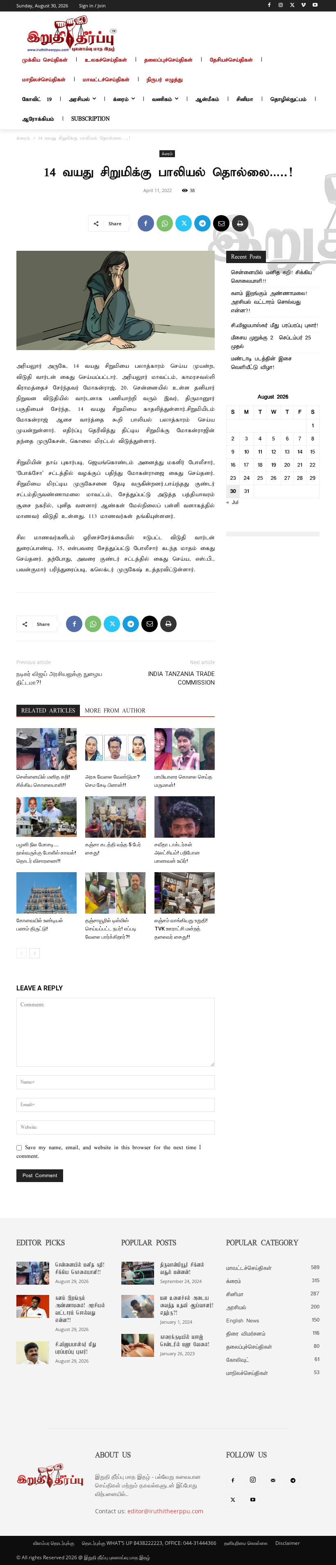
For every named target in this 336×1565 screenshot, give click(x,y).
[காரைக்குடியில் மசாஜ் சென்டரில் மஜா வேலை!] (137, 1345)
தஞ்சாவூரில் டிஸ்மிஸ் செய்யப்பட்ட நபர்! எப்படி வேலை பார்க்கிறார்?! (110, 928)
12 (273, 452)
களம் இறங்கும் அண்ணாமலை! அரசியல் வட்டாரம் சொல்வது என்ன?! (269, 302)
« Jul (232, 502)
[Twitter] (292, 6)
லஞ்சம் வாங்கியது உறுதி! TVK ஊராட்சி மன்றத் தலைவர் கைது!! (181, 928)
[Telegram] (202, 223)
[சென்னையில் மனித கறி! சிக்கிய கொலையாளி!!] (46, 749)
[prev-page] (21, 953)
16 (233, 465)
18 (260, 465)
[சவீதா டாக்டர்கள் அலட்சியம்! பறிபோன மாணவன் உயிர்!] (184, 817)
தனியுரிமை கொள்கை (246, 1543)
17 (246, 465)
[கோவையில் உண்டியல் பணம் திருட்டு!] (46, 893)
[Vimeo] (303, 6)
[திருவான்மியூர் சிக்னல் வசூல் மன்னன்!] (137, 1273)
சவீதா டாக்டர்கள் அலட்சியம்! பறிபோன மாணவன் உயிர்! (177, 852)
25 (260, 478)
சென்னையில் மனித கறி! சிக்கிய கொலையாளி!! (271, 277)
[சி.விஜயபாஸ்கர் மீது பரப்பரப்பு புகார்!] (32, 1352)
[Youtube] (315, 6)
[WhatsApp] (165, 223)
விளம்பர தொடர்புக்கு (53, 1543)
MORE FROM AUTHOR (115, 711)
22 (313, 465)
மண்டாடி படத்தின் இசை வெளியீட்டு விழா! (261, 363)
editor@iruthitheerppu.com (165, 1511)
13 (287, 452)
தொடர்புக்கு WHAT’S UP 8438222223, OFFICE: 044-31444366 (149, 1543)
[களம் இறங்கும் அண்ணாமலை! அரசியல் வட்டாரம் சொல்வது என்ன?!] (32, 1306)
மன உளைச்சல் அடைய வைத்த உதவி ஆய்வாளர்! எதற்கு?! (186, 1305)
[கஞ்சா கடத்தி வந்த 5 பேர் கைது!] (115, 817)
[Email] (221, 223)
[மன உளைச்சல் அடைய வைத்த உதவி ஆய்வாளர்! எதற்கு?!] (137, 1306)
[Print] (240, 223)
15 (312, 452)
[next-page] (35, 953)
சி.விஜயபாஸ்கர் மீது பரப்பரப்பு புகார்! (274, 325)
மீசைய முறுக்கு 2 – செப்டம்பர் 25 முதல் (271, 342)
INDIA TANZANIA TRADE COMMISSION (181, 678)
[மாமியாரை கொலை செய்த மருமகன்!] (184, 749)
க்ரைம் (23, 138)
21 (299, 465)
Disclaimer (287, 1543)
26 (274, 478)
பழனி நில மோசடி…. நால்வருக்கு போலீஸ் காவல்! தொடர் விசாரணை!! (46, 852)
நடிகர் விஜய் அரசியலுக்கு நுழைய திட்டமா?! (59, 678)
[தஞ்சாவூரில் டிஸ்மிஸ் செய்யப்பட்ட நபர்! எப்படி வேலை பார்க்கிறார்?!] (115, 893)
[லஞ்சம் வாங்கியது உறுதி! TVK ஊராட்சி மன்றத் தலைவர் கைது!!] (184, 893)
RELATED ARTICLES (48, 711)
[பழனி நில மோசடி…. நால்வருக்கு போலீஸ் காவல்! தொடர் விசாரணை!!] (46, 817)
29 (313, 478)
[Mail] (272, 1481)
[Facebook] (269, 6)
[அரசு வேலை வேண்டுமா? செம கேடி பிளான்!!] (115, 749)
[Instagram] (281, 6)
